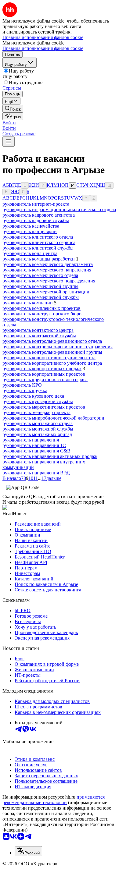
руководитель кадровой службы (35, 220)
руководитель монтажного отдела (37, 423)
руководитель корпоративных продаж (41, 368)
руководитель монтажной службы (37, 428)
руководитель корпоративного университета (49, 357)
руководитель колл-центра (29, 253)
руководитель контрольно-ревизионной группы (52, 352)
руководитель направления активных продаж (49, 456)
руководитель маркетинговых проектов (43, 407)
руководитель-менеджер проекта (36, 412)
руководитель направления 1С (34, 445)
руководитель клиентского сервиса (38, 242)
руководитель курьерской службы (37, 401)
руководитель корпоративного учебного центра (52, 363)
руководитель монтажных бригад (37, 434)
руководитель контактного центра (38, 330)
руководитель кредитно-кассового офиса (45, 379)
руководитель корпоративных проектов (43, 374)
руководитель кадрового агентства (38, 215)
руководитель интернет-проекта (35, 204)
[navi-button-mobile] (8, 142)
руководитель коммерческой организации (45, 291)
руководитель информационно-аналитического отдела (59, 209)
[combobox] (28, 851)
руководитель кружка (24, 390)
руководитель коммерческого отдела (40, 275)
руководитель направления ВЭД (36, 472)
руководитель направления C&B (36, 450)
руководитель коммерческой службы (40, 297)
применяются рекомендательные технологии (53, 799)
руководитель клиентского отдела (37, 236)
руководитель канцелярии (29, 231)
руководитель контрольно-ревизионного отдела (52, 341)
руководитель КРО (22, 385)
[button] (9, 122)
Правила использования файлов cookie (42, 48)
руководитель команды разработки (38, 258)
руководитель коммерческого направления (46, 269)
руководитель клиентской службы (38, 247)
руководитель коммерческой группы (40, 286)
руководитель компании (27, 302)
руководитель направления (30, 439)
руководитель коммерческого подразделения (48, 280)
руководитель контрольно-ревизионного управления (57, 346)
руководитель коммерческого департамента (47, 264)
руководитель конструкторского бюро (41, 313)
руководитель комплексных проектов (41, 308)
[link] (12, 108)
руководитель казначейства (30, 226)
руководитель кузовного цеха (33, 396)
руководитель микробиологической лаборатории (53, 417)
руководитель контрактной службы (39, 335)
